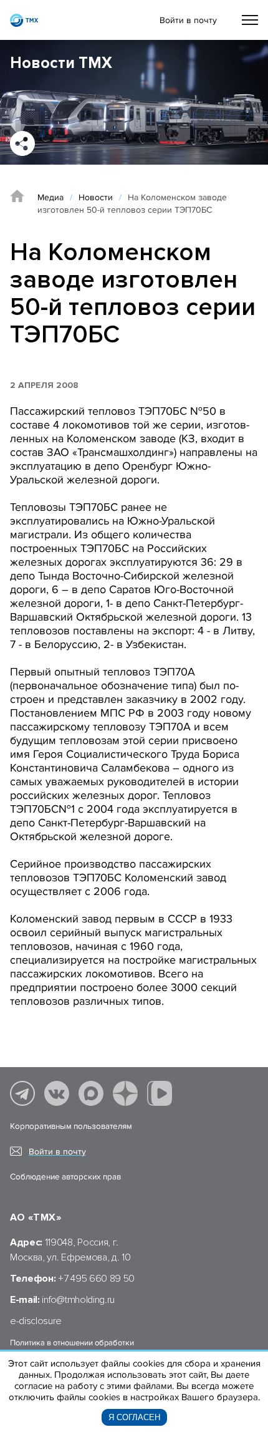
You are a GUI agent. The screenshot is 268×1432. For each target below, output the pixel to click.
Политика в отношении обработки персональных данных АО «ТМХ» (72, 1348)
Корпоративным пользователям (71, 1126)
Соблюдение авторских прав (65, 1177)
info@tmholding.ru (78, 1300)
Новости (96, 197)
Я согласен (134, 1417)
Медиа (50, 197)
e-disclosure (36, 1321)
